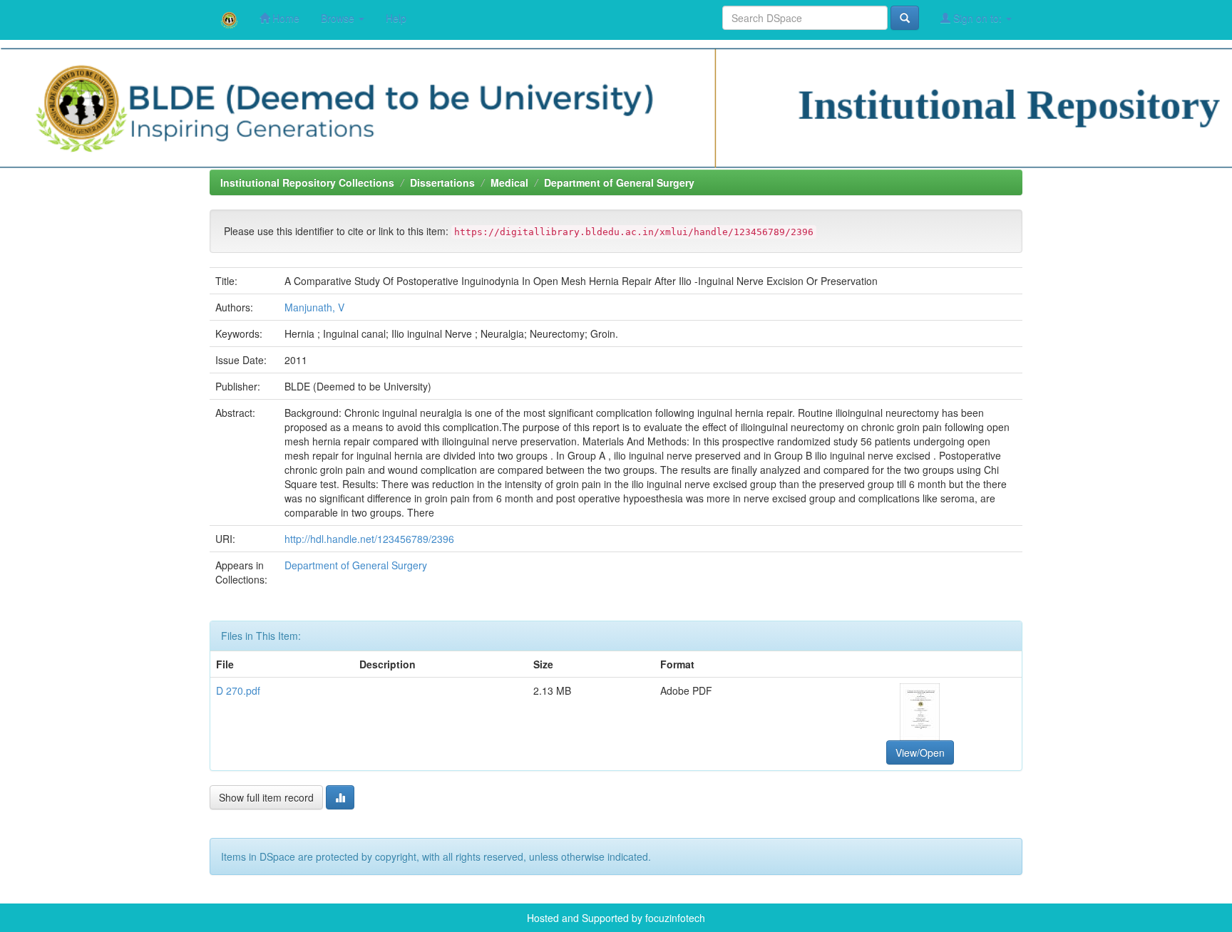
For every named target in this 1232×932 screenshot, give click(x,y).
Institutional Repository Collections (307, 182)
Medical (509, 182)
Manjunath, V (314, 307)
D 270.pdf (238, 690)
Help (396, 18)
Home (284, 18)
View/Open (920, 752)
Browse (339, 18)
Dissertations (442, 182)
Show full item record (266, 797)
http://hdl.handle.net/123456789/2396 (369, 539)
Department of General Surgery (619, 182)
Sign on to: (977, 18)
